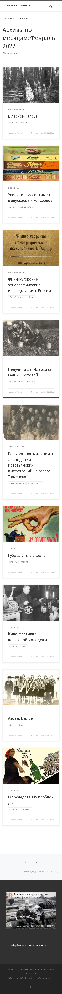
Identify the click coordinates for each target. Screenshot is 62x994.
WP (21, 978)
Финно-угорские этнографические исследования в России (29, 285)
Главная (7, 18)
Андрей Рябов (15, 133)
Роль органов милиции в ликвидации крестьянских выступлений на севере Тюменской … (30, 465)
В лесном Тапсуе (23, 116)
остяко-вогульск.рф (28, 969)
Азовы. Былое (20, 718)
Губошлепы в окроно (27, 555)
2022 (15, 18)
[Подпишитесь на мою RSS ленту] (31, 987)
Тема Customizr (46, 978)
